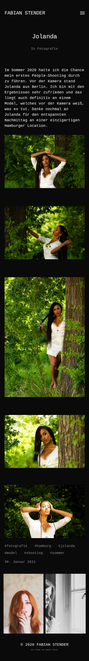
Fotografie (47, 49)
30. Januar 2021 (20, 562)
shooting (34, 553)
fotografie (17, 546)
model (12, 553)
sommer (58, 553)
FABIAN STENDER (25, 13)
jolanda (67, 546)
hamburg (44, 546)
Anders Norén (52, 650)
